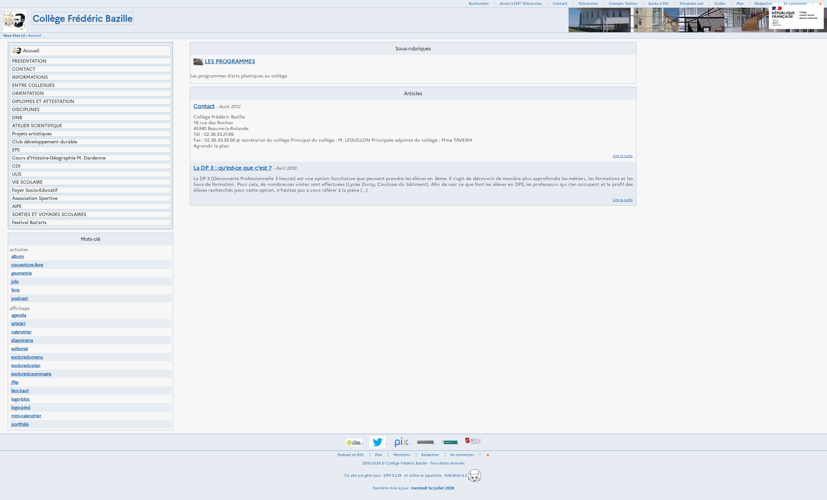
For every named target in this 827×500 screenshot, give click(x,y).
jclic (15, 281)
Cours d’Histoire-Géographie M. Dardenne (59, 158)
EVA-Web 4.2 (456, 475)
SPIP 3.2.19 (392, 475)
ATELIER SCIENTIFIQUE (37, 125)
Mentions (401, 455)
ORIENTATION (28, 93)
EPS (16, 150)
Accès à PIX (658, 3)
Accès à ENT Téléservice (521, 3)
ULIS (16, 174)
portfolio (20, 424)
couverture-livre (27, 264)
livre (15, 289)
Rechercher (479, 3)
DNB (17, 117)
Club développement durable (44, 142)
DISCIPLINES (25, 109)
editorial (19, 348)
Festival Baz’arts (29, 222)
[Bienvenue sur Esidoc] (473, 442)
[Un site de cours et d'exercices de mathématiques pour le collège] (426, 442)
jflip (15, 382)
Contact (560, 3)
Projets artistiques (32, 134)
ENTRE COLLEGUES (33, 85)
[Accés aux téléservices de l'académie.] (354, 442)
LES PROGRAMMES (230, 61)
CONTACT (24, 69)
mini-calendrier (26, 415)
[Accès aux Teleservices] (450, 442)
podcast (19, 298)
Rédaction (763, 3)
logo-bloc (20, 399)
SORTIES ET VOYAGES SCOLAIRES (49, 214)
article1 (18, 323)
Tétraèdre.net (691, 3)
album (17, 256)
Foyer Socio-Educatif (35, 190)
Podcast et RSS (351, 455)
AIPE (17, 206)
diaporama (22, 340)
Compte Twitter (623, 3)
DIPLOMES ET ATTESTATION (43, 101)
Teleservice (588, 3)
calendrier (21, 331)
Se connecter (795, 3)
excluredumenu (27, 357)
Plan (740, 3)
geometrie (21, 273)
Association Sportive (35, 198)
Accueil (34, 35)
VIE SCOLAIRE (27, 182)
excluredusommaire (31, 373)
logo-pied (20, 407)
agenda (18, 315)
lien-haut (20, 390)
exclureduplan (25, 365)
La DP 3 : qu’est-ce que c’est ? (233, 168)
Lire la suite (623, 156)
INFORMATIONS (30, 77)
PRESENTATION (29, 61)
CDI (16, 166)
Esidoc (720, 3)
